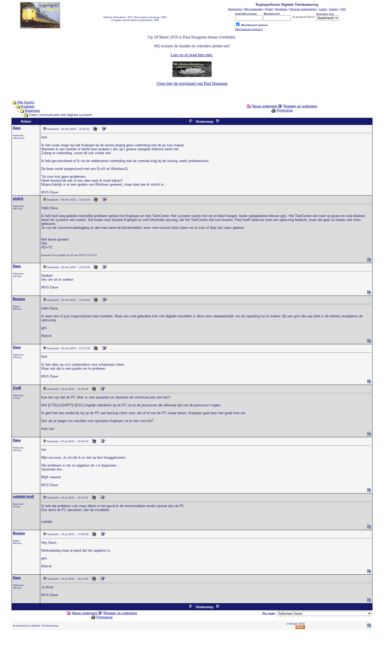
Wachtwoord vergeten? (249, 29)
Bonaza (19, 299)
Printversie (285, 110)
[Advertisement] (192, 646)
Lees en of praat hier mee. (192, 55)
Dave (17, 128)
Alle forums (25, 102)
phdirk (18, 199)
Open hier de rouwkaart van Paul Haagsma (192, 83)
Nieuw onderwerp (264, 106)
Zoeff (17, 388)
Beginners (32, 111)
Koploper (27, 106)
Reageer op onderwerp (300, 106)
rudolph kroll (23, 496)
